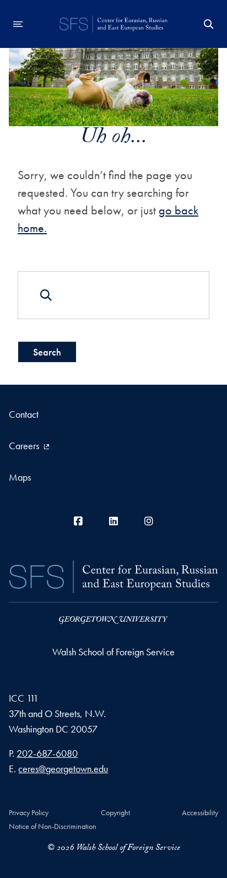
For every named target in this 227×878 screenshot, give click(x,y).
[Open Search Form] (209, 24)
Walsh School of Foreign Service (113, 651)
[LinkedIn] (113, 521)
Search (47, 352)
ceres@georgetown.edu (63, 768)
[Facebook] (78, 521)
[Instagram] (148, 521)
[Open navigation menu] (18, 24)
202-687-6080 (47, 753)
